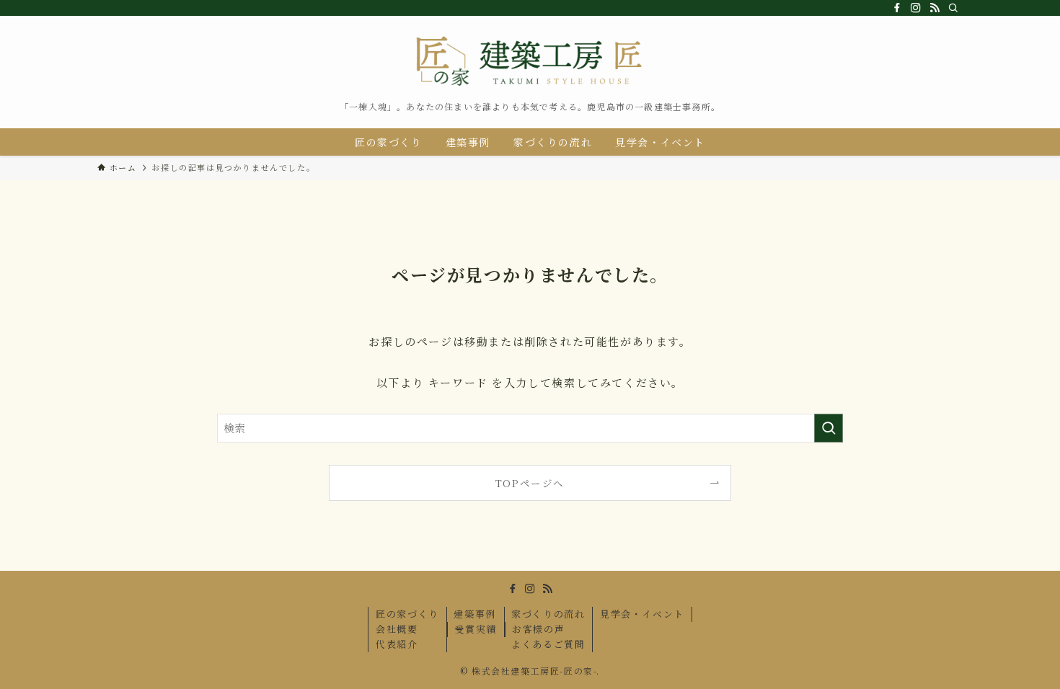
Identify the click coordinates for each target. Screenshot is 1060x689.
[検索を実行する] (828, 428)
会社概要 (397, 629)
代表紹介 (397, 644)
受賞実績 (475, 629)
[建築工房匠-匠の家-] (530, 62)
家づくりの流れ (548, 614)
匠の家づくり (407, 614)
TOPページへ (530, 483)
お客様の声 (538, 629)
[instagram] (915, 8)
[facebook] (897, 8)
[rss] (934, 8)
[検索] (953, 8)
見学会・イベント (642, 614)
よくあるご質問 (548, 644)
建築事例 (474, 614)
